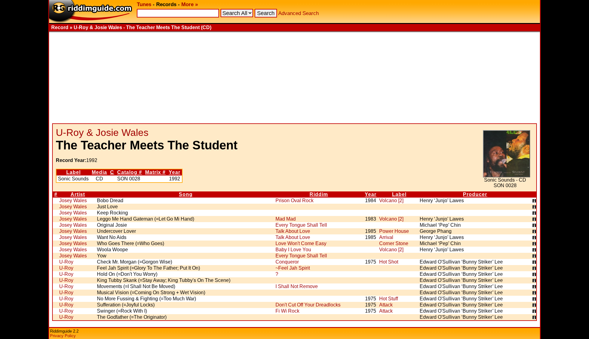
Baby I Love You (293, 249)
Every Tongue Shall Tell (301, 225)
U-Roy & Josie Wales (102, 132)
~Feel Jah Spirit (292, 268)
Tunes (144, 4)
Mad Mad (285, 219)
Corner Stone (393, 243)
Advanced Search (298, 13)
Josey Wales (73, 200)
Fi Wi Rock (287, 311)
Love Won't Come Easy (300, 243)
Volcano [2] (391, 200)
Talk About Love (292, 231)
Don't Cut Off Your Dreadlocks (308, 304)
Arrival (386, 237)
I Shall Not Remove (296, 286)
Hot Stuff (388, 298)
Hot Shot (388, 261)
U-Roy (66, 261)
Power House (394, 231)
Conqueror (287, 261)
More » (189, 4)
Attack (386, 304)
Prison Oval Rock (294, 200)
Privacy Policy (63, 335)
